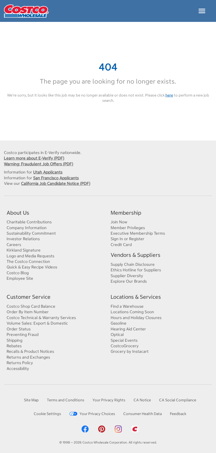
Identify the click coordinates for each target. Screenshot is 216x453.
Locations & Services (136, 296)
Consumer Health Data (142, 413)
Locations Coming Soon (132, 311)
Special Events (124, 340)
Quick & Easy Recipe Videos (32, 266)
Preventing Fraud (22, 334)
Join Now (119, 221)
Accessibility (18, 368)
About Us (18, 212)
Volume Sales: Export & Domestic (37, 323)
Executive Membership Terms (138, 233)
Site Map (31, 400)
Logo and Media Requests (30, 255)
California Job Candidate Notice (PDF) (55, 183)
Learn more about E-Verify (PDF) (34, 158)
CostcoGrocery (125, 345)
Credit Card (121, 244)
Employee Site (20, 278)
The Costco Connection (28, 261)
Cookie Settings (47, 413)
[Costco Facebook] (85, 428)
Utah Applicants (47, 172)
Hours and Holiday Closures (136, 317)
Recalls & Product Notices (30, 351)
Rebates (14, 345)
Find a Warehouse (127, 306)
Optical (117, 334)
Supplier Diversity (127, 275)
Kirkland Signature (24, 250)
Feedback (178, 413)
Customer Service (29, 296)
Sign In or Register (127, 238)
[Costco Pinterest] (101, 428)
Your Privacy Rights (108, 400)
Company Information (27, 227)
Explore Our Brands (129, 281)
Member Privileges (128, 227)
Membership (126, 212)
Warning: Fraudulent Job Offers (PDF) (38, 163)
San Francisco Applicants (56, 177)
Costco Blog (18, 272)
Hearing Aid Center (128, 328)
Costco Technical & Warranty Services (41, 317)
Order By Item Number (28, 311)
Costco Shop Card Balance (31, 306)
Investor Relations (23, 238)
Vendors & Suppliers (135, 255)
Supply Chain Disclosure (133, 264)
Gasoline (118, 323)
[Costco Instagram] (118, 428)
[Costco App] (135, 428)
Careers (14, 244)
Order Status (19, 328)
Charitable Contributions (29, 221)
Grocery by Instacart (130, 351)
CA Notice (142, 400)
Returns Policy (20, 362)
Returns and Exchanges (28, 357)
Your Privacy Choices (97, 413)
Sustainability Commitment (31, 233)
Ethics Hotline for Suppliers (136, 269)
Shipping (14, 340)
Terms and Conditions (65, 400)
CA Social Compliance (177, 400)
